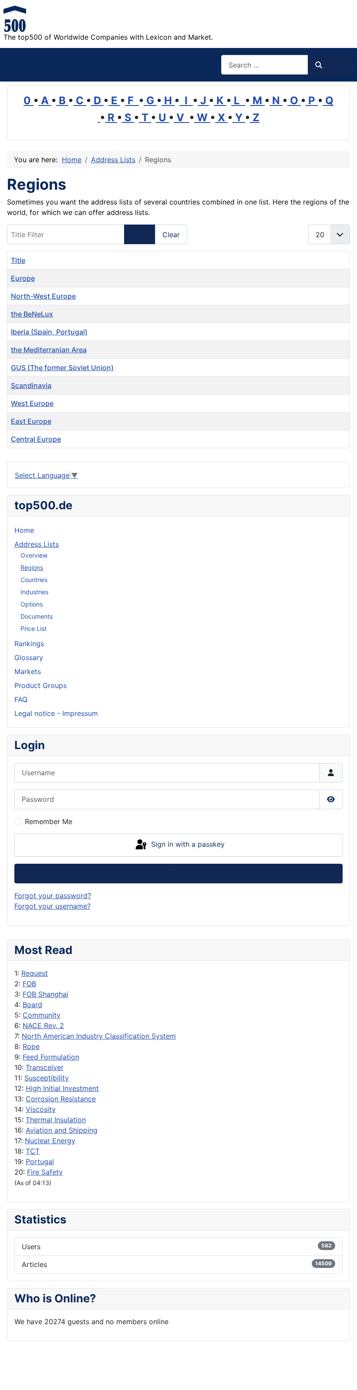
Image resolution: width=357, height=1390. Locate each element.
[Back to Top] (341, 1374)
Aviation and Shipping (62, 1130)
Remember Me (48, 821)
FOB (29, 983)
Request (34, 973)
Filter (139, 234)
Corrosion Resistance (61, 1098)
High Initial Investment (62, 1088)
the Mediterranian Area (49, 349)
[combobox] (264, 65)
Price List (33, 628)
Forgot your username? (52, 906)
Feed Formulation (51, 1057)
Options (31, 604)
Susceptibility (46, 1077)
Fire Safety (45, 1172)
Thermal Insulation (56, 1119)
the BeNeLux (32, 314)
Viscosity (41, 1109)
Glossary (28, 657)
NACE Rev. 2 (43, 1025)
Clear (171, 234)
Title (18, 260)
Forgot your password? (52, 895)
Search (334, 65)
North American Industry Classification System (99, 1036)
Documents (36, 616)
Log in (178, 873)
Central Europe (36, 439)
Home (24, 530)
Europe (23, 278)
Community (42, 1015)
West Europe (32, 403)
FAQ (20, 699)
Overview (33, 555)
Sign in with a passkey (187, 844)
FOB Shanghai (45, 994)
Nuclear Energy (50, 1140)
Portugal (40, 1161)
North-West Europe (43, 296)
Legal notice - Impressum (56, 713)
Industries (34, 592)
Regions (31, 567)
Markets (27, 671)
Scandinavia (31, 385)
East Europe (31, 421)
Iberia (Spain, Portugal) (49, 331)
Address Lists (36, 544)
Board (32, 1004)
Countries (33, 579)
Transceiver (45, 1067)
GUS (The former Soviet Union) (62, 367)
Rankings (29, 643)
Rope (31, 1046)
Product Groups (40, 685)
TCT (33, 1151)
